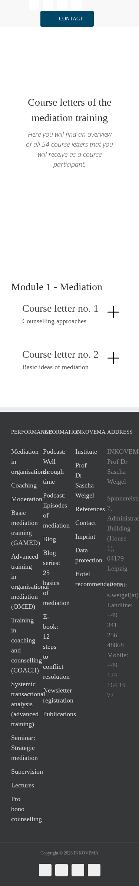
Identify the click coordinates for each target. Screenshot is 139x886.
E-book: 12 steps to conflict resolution (51, 646)
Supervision (19, 771)
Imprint (83, 536)
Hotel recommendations (83, 579)
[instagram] (62, 5)
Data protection (83, 555)
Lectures (19, 785)
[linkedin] (34, 5)
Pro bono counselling (19, 809)
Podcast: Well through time (51, 466)
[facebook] (48, 5)
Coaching (19, 485)
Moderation (19, 499)
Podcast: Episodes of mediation (51, 510)
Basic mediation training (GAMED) (19, 527)
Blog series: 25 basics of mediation (51, 577)
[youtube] (76, 5)
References (83, 509)
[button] (67, 18)
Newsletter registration (51, 695)
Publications (51, 714)
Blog (49, 539)
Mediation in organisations (19, 461)
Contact (83, 522)
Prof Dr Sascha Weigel (83, 480)
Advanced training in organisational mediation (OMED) (19, 581)
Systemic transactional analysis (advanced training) (19, 704)
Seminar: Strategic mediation (19, 747)
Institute (83, 451)
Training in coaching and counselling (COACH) (19, 645)
